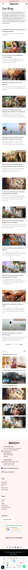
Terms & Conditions (5, 507)
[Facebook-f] (7, 547)
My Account (4, 482)
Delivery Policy (4, 487)
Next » (21, 344)
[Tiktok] (12, 547)
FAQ (2, 485)
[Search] (24, 351)
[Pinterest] (15, 547)
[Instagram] (10, 547)
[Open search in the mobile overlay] (3, 3)
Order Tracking (4, 489)
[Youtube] (18, 547)
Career (2, 503)
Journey (3, 499)
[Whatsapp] (21, 547)
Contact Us (4, 484)
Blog (2, 501)
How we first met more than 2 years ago (13, 370)
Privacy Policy (4, 505)
